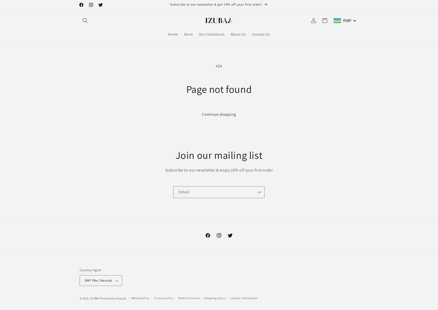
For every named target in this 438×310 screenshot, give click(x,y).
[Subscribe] (258, 192)
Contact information (244, 298)
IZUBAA (95, 298)
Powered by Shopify (113, 298)
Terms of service (188, 298)
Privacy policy (163, 298)
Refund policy (140, 298)
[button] (85, 20)
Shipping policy (214, 298)
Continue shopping (219, 114)
